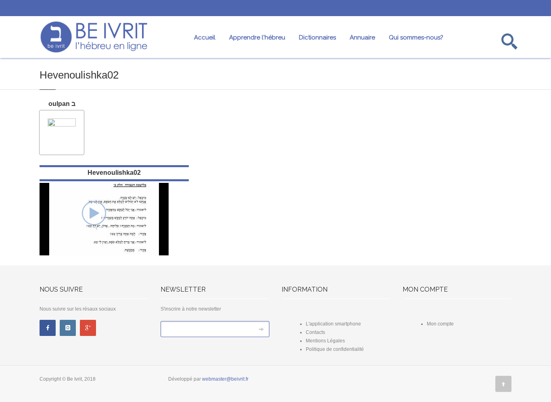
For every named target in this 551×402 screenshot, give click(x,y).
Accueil (204, 37)
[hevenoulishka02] (94, 212)
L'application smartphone (333, 324)
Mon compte (440, 324)
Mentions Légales (325, 341)
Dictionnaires (317, 37)
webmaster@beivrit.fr (225, 379)
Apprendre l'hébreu (257, 37)
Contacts (315, 332)
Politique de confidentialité (335, 349)
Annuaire (362, 37)
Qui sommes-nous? (416, 37)
